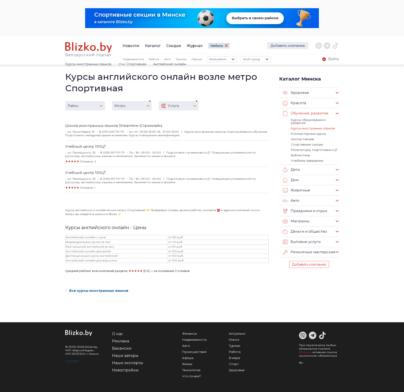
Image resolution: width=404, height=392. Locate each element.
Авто (167, 59)
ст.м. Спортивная (132, 64)
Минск (234, 339)
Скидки (173, 46)
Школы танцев (302, 139)
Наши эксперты (127, 363)
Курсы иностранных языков (88, 64)
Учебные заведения (307, 160)
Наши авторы (125, 355)
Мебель (216, 46)
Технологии (191, 370)
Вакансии (122, 348)
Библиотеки (300, 155)
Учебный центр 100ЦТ (85, 146)
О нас (117, 334)
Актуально (237, 333)
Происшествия (194, 352)
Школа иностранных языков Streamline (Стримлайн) (113, 125)
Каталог (153, 46)
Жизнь (187, 364)
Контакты (72, 361)
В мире (234, 358)
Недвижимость (133, 59)
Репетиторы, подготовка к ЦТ (314, 150)
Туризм (181, 59)
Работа (154, 59)
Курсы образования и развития (308, 121)
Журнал (194, 46)
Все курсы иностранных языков (98, 291)
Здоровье (237, 370)
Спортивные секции (307, 144)
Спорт (234, 364)
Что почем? (191, 376)
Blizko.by (305, 352)
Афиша (196, 59)
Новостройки (125, 370)
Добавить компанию (288, 46)
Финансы (189, 333)
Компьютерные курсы (308, 134)
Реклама (120, 341)
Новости (131, 46)
